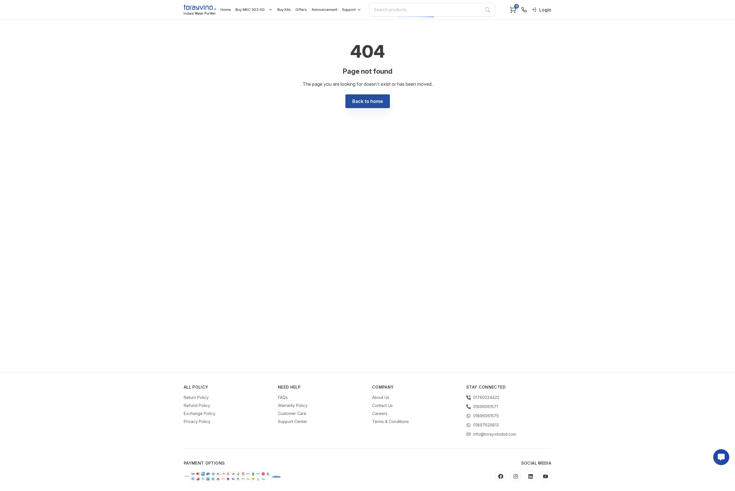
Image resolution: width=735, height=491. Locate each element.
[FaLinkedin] (530, 476)
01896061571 (485, 406)
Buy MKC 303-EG (250, 9)
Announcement (324, 9)
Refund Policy (197, 405)
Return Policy (196, 397)
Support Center (292, 421)
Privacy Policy (197, 421)
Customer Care (292, 413)
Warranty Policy (292, 405)
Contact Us (382, 405)
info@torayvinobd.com (494, 434)
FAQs (283, 397)
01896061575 (486, 415)
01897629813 (486, 424)
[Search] (487, 9)
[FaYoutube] (545, 476)
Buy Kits (284, 9)
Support (349, 9)
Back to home (367, 101)
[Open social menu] (721, 457)
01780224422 (486, 397)
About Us (380, 397)
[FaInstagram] (515, 476)
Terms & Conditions (390, 421)
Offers (301, 9)
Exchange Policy (199, 413)
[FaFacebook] (500, 476)
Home (225, 9)
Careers (379, 413)
